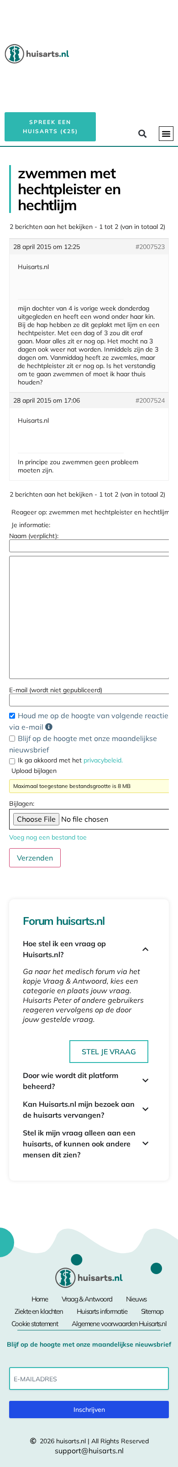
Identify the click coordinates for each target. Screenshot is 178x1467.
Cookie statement (34, 1323)
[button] (166, 133)
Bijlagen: (21, 803)
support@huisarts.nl (89, 1450)
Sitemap (152, 1311)
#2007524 (150, 400)
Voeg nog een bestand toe (48, 837)
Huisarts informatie (102, 1311)
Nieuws (136, 1299)
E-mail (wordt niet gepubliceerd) (55, 690)
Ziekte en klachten (39, 1311)
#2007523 (150, 247)
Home (39, 1299)
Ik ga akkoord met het (70, 760)
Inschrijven (89, 1409)
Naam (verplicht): (33, 536)
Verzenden (35, 857)
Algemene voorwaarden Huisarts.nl (119, 1323)
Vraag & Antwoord (87, 1299)
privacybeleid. (103, 760)
